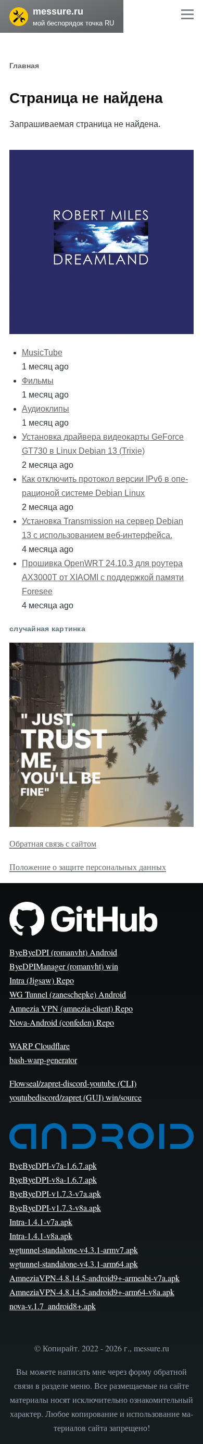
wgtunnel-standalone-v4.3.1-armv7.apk (73, 1249)
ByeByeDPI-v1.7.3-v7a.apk (55, 1193)
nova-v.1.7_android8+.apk (52, 1305)
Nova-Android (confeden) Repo (61, 1022)
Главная (24, 65)
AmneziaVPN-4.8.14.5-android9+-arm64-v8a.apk (91, 1291)
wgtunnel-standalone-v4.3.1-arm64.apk (73, 1263)
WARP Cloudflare (39, 1045)
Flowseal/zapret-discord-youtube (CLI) (72, 1083)
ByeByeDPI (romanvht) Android (63, 952)
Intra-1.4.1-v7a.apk (40, 1221)
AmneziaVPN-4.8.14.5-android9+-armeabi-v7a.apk (94, 1277)
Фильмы (38, 380)
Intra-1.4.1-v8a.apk (40, 1235)
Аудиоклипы (45, 408)
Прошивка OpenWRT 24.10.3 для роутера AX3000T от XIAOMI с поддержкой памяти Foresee (103, 577)
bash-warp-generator (43, 1059)
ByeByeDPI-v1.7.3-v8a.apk (55, 1207)
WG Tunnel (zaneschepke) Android (67, 994)
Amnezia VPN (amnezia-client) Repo (71, 1008)
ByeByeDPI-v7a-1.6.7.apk (53, 1165)
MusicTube (42, 352)
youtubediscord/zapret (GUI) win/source (75, 1097)
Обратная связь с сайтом (52, 843)
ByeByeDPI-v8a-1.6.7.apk (53, 1179)
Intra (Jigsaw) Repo (41, 980)
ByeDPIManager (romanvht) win (63, 966)
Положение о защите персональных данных (87, 866)
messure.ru (58, 11)
